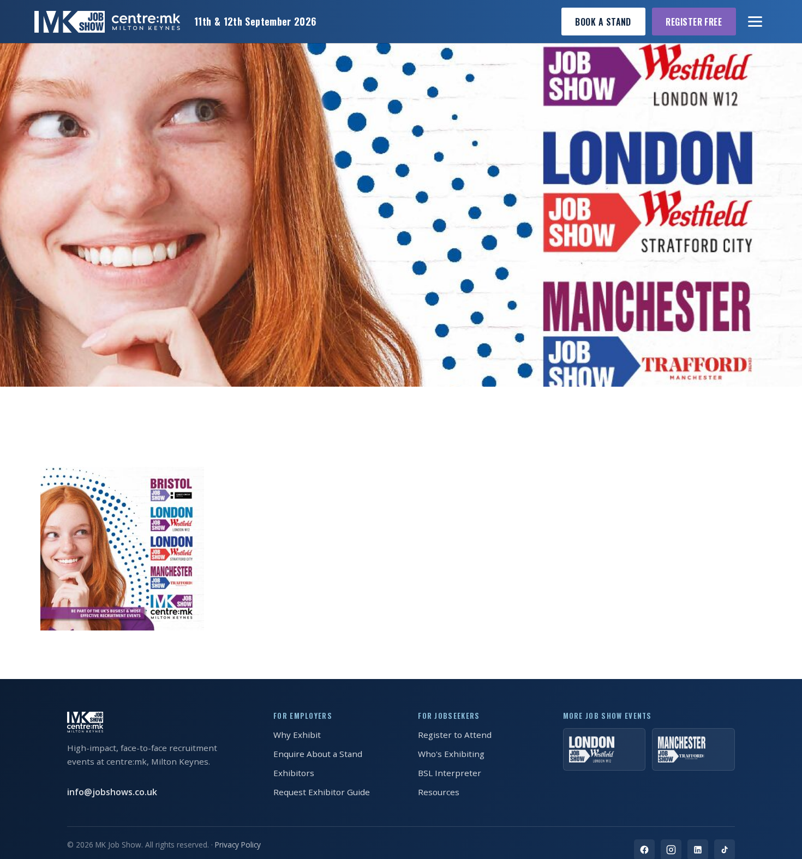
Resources (438, 791)
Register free (694, 21)
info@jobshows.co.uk (112, 792)
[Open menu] (756, 22)
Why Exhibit (297, 734)
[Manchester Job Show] (693, 749)
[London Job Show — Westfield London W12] (604, 749)
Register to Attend (455, 734)
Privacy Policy (238, 844)
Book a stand (603, 21)
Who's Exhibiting (451, 753)
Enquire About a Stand (317, 753)
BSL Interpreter (449, 772)
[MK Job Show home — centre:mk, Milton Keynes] (107, 22)
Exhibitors (293, 772)
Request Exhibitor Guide (321, 791)
